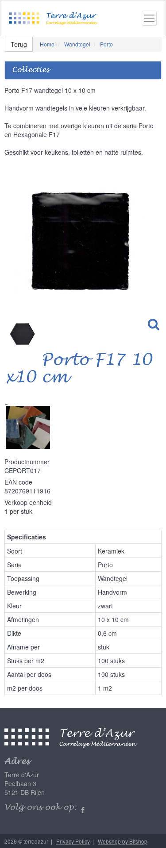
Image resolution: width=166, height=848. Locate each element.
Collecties (30, 70)
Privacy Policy (73, 841)
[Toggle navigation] (149, 18)
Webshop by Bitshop (122, 841)
